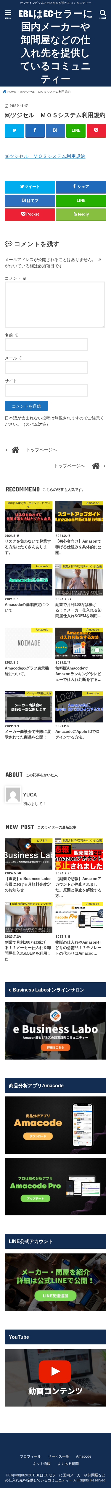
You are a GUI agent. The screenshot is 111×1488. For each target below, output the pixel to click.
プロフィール (30, 1456)
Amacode (83, 1456)
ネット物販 (42, 1463)
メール (13, 358)
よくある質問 (68, 1463)
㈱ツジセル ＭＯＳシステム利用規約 (45, 156)
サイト (11, 380)
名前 (11, 335)
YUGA (30, 794)
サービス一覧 (58, 1456)
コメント (16, 278)
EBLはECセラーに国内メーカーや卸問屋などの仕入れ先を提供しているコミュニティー (55, 45)
